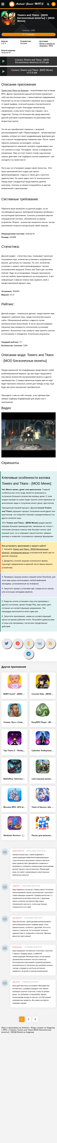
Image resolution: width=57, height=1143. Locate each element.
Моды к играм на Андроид (47, 44)
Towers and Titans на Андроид (14, 90)
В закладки (30, 35)
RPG (51, 46)
